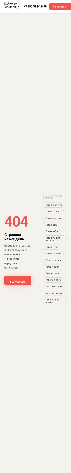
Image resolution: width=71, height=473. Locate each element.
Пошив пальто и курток (53, 239)
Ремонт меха (52, 273)
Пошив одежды (54, 205)
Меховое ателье (54, 286)
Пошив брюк (52, 225)
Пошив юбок (52, 231)
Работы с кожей (54, 280)
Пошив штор (52, 247)
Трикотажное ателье (52, 301)
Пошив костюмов (54, 218)
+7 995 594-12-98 (34, 6)
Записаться (60, 6)
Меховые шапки (54, 293)
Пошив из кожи (53, 253)
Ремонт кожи (52, 267)
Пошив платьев (53, 211)
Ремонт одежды (54, 260)
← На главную (17, 280)
